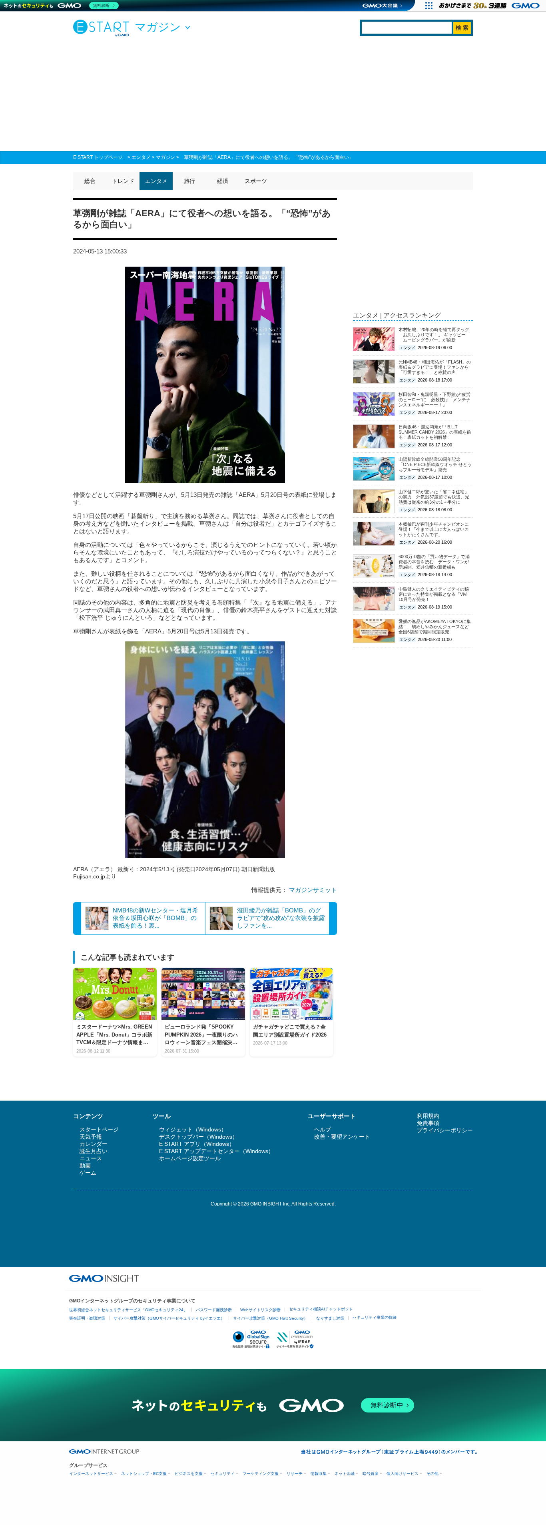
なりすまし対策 (330, 1318)
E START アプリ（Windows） (197, 1144)
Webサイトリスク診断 (260, 1310)
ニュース (91, 1158)
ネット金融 (345, 1473)
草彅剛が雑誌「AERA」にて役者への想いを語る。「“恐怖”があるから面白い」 (269, 157)
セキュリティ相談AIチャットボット (321, 1309)
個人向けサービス (402, 1473)
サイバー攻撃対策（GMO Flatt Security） (270, 1318)
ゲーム (88, 1172)
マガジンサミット (313, 889)
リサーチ (295, 1473)
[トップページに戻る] (103, 27)
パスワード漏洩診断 (214, 1310)
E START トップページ (98, 157)
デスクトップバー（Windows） (198, 1136)
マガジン (165, 157)
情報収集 (319, 1473)
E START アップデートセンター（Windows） (216, 1151)
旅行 (189, 181)
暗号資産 (371, 1473)
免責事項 (428, 1123)
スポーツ (256, 181)
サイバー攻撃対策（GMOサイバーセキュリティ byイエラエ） (169, 1318)
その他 (432, 1473)
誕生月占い (94, 1151)
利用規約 (428, 1116)
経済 (222, 181)
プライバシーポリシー (445, 1130)
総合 (90, 181)
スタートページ (99, 1129)
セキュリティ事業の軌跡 (375, 1317)
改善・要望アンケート (342, 1136)
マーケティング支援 (261, 1473)
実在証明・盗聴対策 (87, 1318)
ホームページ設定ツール (190, 1158)
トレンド (123, 181)
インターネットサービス (91, 1473)
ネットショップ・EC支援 (144, 1473)
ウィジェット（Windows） (193, 1129)
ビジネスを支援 (189, 1473)
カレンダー (94, 1144)
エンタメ (141, 157)
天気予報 (91, 1136)
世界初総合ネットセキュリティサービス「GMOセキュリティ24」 (128, 1310)
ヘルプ (322, 1129)
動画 (85, 1165)
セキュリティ (223, 1473)
